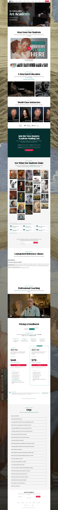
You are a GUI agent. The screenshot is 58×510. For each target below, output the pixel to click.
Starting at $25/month (13, 17)
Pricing (36, 1)
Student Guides (27, 412)
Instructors (20, 1)
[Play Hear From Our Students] (29, 48)
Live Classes (38, 502)
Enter (42, 1)
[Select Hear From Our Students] (13, 65)
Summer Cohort (29, 334)
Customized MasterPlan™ (15, 379)
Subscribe (35, 242)
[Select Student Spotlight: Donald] (45, 65)
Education (16, 1)
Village (39, 1)
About (18, 502)
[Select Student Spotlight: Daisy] (38, 65)
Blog (26, 502)
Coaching (32, 1)
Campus (24, 1)
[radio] (26, 329)
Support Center (35, 412)
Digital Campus (33, 165)
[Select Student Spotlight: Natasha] (32, 65)
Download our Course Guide (28, 79)
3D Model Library (11, 259)
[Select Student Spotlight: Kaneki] (26, 65)
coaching (19, 290)
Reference (28, 1)
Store (30, 502)
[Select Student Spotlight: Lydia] (20, 65)
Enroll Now (46, 1)
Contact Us (22, 502)
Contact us (30, 398)
